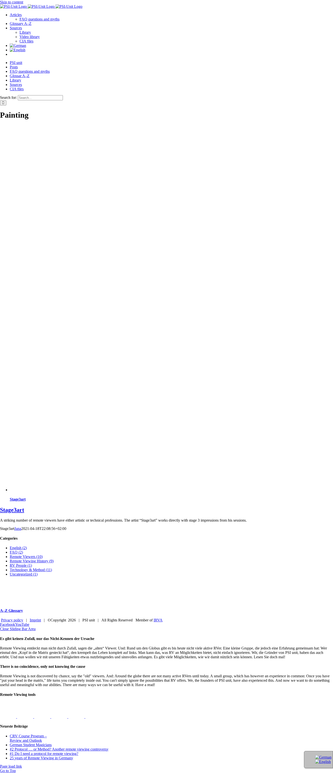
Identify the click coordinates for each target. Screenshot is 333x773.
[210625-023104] (25, 717)
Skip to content (11, 2)
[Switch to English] (323, 761)
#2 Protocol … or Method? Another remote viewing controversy (59, 749)
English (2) (18, 548)
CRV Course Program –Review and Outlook (28, 738)
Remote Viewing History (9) (32, 561)
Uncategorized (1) (24, 574)
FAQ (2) (16, 552)
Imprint (35, 620)
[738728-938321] (76, 717)
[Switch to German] (18, 45)
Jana (17, 528)
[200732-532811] (8, 717)
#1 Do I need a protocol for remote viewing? (44, 754)
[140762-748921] (42, 717)
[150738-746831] (59, 717)
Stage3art (18, 499)
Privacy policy (12, 620)
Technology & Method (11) (31, 570)
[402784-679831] (93, 717)
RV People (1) (21, 565)
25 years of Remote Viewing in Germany (41, 758)
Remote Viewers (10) (26, 557)
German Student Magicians (31, 745)
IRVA (158, 620)
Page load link (11, 766)
